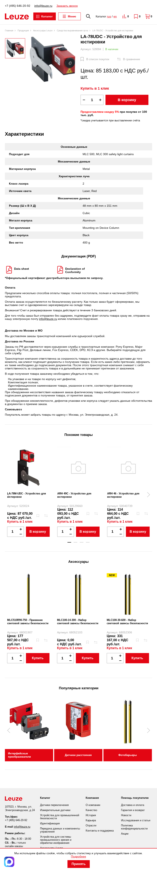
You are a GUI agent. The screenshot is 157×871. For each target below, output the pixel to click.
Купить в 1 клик (95, 88)
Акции (124, 833)
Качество (91, 810)
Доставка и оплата (132, 805)
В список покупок (97, 59)
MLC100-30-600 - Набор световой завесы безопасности (127, 621)
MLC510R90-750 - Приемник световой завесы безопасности (27, 621)
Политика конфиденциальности (134, 827)
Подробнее (78, 856)
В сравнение (131, 59)
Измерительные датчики (55, 810)
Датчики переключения (54, 805)
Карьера (91, 820)
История (91, 815)
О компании (93, 805)
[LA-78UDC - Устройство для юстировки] (52, 59)
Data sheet (21, 268)
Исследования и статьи (135, 820)
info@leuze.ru (43, 5)
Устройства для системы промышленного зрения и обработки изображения (55, 839)
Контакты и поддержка (100, 830)
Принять (79, 864)
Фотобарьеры (127, 755)
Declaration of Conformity (75, 270)
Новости (126, 815)
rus (109, 16)
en (115, 16)
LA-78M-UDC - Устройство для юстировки (26, 495)
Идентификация (50, 823)
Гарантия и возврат (133, 810)
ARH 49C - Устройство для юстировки (74, 495)
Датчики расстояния (78, 755)
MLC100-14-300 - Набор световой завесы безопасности (77, 621)
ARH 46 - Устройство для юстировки (123, 495)
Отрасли (91, 825)
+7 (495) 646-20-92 (17, 5)
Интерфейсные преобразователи (19, 755)
